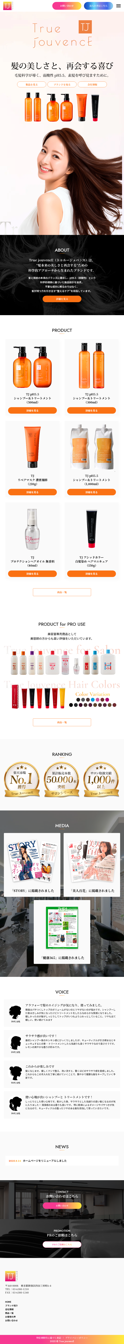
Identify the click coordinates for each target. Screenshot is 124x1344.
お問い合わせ (11, 1320)
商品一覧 (9, 1313)
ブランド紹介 (11, 1305)
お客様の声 (10, 1316)
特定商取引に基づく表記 (48, 1337)
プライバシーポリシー (76, 1337)
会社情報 (9, 1309)
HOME (8, 1302)
